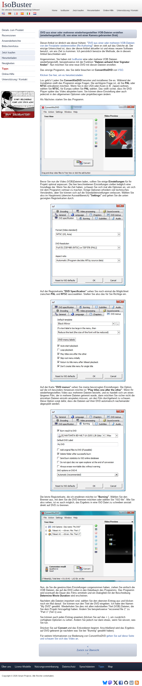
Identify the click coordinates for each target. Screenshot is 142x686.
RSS (137, 683)
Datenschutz (69, 666)
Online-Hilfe (108, 10)
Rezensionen (9, 35)
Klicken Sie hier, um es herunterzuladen (61, 75)
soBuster (17, 4)
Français (16, 14)
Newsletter (131, 683)
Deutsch (10, 14)
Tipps (5, 68)
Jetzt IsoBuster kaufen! (17, 104)
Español (23, 14)
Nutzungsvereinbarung (46, 666)
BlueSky (105, 683)
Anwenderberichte (11, 40)
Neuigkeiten (8, 63)
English (4, 14)
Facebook (121, 683)
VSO (120, 70)
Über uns (6, 666)
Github (126, 683)
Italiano (29, 14)
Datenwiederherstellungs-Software (26, 10)
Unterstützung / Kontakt (127, 10)
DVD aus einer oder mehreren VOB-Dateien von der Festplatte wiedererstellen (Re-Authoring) (87, 44)
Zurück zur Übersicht (88, 650)
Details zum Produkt (13, 30)
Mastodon (110, 683)
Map (110, 666)
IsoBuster (65, 10)
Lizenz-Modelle (23, 666)
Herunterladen (93, 10)
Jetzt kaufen (78, 10)
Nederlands (35, 14)
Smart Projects (24, 676)
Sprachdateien (87, 666)
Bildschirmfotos (10, 46)
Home (54, 10)
